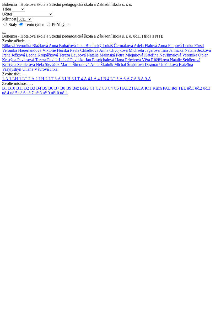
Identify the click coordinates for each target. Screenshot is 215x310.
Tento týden (34, 24)
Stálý (13, 24)
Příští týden (61, 24)
